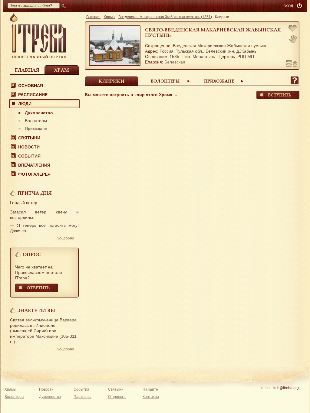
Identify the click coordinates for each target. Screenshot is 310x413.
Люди (24, 103)
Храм (61, 70)
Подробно (65, 238)
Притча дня (35, 193)
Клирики (111, 81)
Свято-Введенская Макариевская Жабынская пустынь (213, 32)
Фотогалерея (34, 174)
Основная (30, 85)
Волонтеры (36, 120)
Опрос (32, 254)
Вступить (279, 95)
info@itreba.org (286, 388)
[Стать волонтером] (293, 39)
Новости (29, 147)
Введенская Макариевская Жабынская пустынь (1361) (165, 17)
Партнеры (82, 397)
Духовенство (39, 112)
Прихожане (36, 128)
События (29, 156)
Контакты (151, 397)
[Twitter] (286, 396)
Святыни (29, 137)
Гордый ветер (23, 202)
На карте (150, 389)
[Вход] (300, 6)
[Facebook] (276, 396)
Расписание (33, 94)
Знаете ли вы (36, 310)
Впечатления (34, 165)
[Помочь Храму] (291, 64)
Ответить (38, 288)
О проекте (117, 397)
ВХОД (288, 6)
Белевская (174, 62)
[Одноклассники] (295, 396)
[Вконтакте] (267, 396)
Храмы (109, 17)
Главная (27, 70)
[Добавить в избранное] (293, 29)
